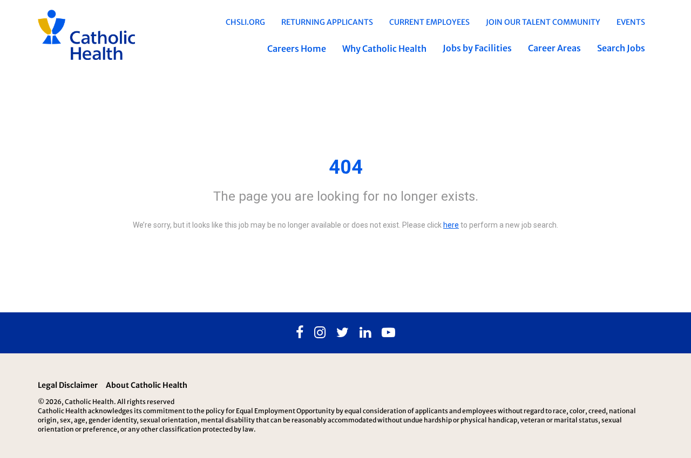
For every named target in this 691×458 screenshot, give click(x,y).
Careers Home (296, 48)
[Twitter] (342, 333)
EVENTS (631, 22)
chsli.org (245, 22)
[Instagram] (320, 333)
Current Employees (429, 22)
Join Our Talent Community (543, 22)
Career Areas (554, 48)
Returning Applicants (327, 22)
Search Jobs (621, 48)
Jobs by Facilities (477, 48)
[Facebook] (299, 333)
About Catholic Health (146, 385)
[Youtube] (388, 333)
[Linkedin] (365, 333)
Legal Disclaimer (68, 385)
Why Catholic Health (384, 48)
